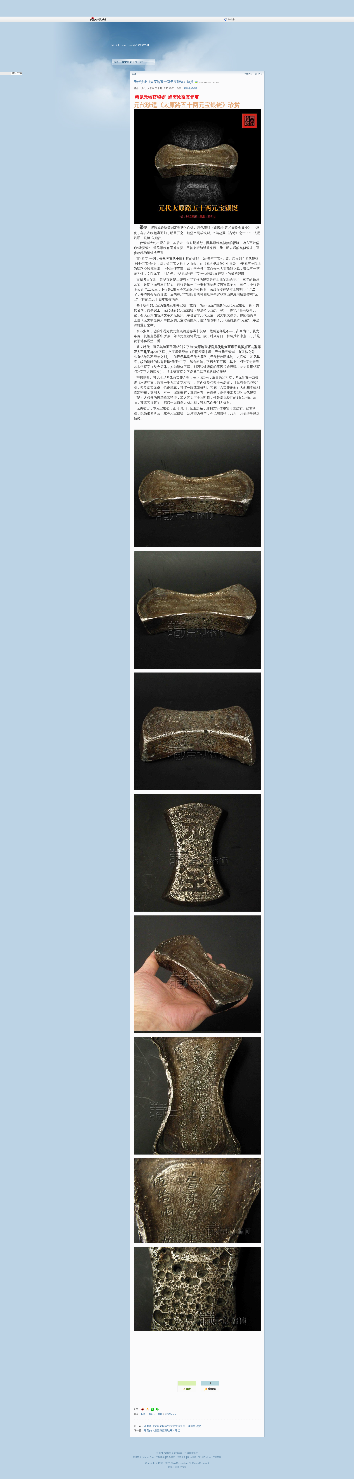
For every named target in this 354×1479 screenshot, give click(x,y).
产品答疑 (217, 1457)
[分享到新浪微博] (142, 1409)
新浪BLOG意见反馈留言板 (169, 1453)
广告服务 (160, 1457)
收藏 (143, 1414)
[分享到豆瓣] (152, 1409)
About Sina (148, 1457)
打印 (160, 1414)
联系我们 (170, 1457)
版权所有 (181, 1467)
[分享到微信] (157, 1409)
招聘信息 (181, 1457)
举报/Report (170, 1414)
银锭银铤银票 (190, 88)
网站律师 (191, 1457)
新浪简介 (137, 1457)
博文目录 (127, 62)
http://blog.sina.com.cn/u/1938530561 (130, 45)
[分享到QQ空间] (147, 1409)
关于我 (139, 62)
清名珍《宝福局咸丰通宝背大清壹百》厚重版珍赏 (172, 1426)
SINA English (204, 1457)
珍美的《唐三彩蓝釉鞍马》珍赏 (162, 1430)
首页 (116, 62)
